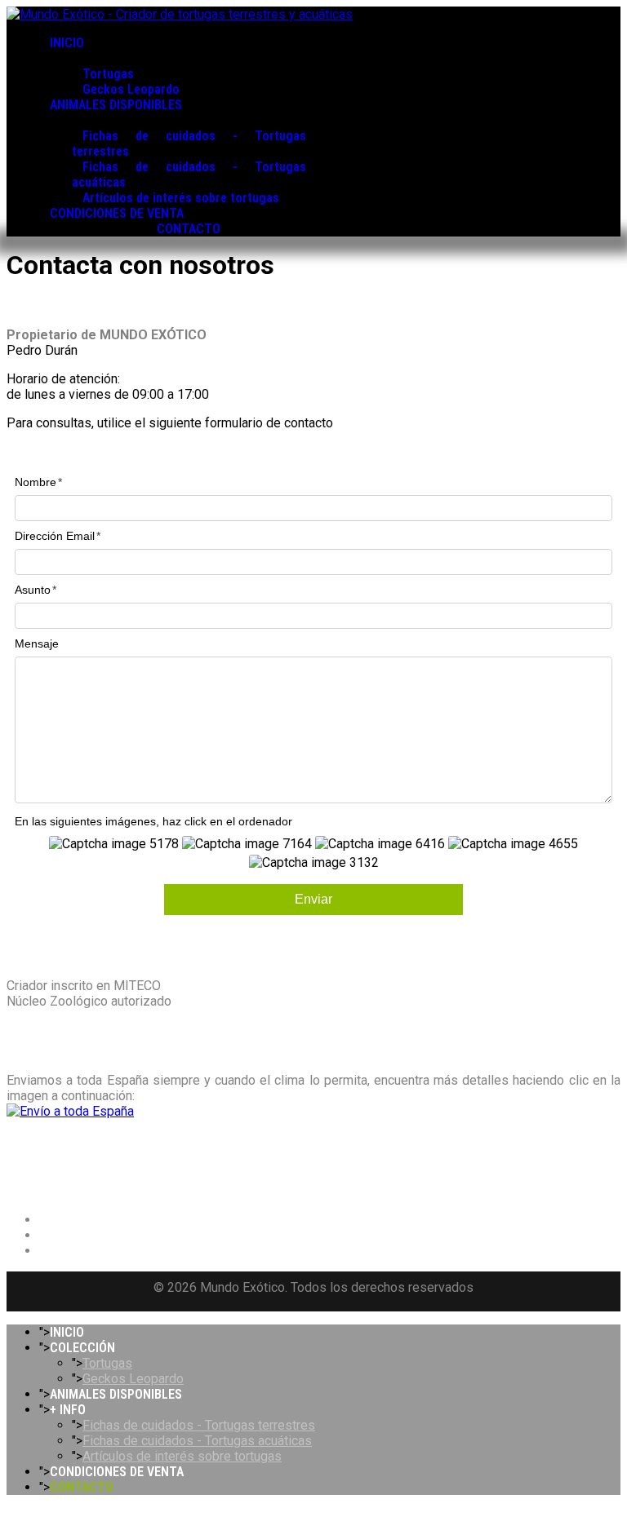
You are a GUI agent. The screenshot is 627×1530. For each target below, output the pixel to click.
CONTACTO (188, 229)
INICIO (67, 43)
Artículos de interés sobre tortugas (180, 198)
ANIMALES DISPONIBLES (116, 105)
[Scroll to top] (11, 1515)
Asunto (33, 589)
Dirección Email (55, 535)
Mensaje (37, 643)
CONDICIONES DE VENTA (117, 213)
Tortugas (108, 74)
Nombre (35, 482)
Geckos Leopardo (131, 89)
